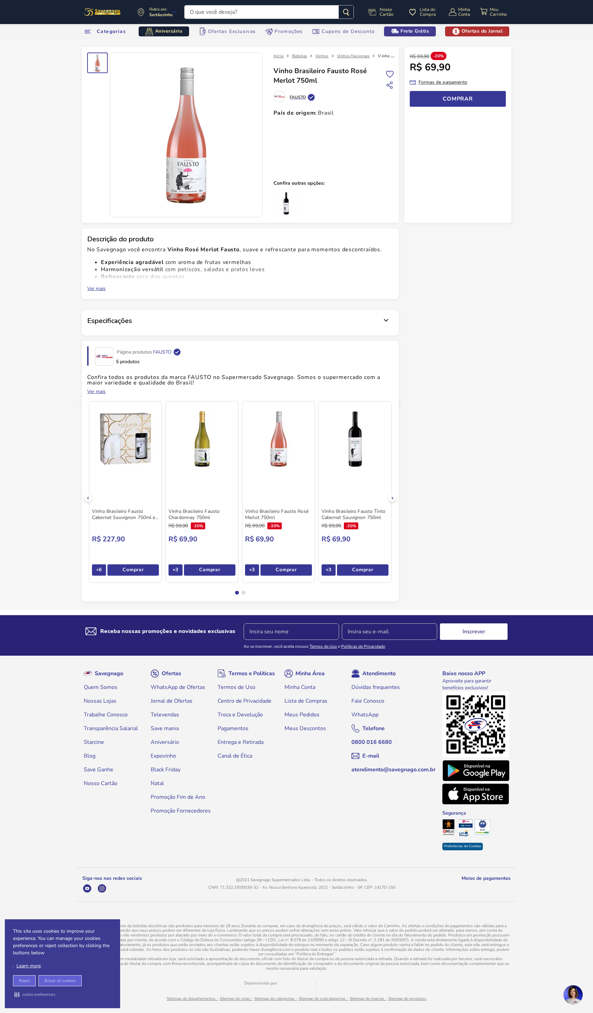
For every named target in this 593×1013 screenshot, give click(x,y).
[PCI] (466, 824)
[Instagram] (101, 888)
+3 (175, 569)
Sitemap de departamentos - (192, 998)
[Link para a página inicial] (279, 56)
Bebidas (299, 56)
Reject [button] (24, 980)
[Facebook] (131, 888)
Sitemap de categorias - (275, 998)
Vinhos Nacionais (353, 56)
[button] (35, 994)
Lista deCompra (428, 12)
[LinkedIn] (116, 888)
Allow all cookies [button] (60, 980)
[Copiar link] (390, 85)
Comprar (133, 569)
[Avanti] (296, 983)
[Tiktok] (146, 888)
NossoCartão (386, 12)
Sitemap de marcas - (368, 998)
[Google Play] (475, 770)
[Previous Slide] (88, 498)
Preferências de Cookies (462, 846)
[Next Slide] (392, 498)
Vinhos (322, 56)
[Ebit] (450, 828)
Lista (390, 73)
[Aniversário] (102, 12)
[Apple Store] (475, 794)
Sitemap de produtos (407, 998)
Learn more (28, 966)
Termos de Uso (323, 646)
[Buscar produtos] (346, 12)
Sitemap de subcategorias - (323, 998)
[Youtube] (87, 888)
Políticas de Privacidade (363, 646)
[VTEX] (330, 984)
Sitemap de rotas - (236, 998)
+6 (99, 569)
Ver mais (96, 288)
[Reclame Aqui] (482, 827)
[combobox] (269, 12)
